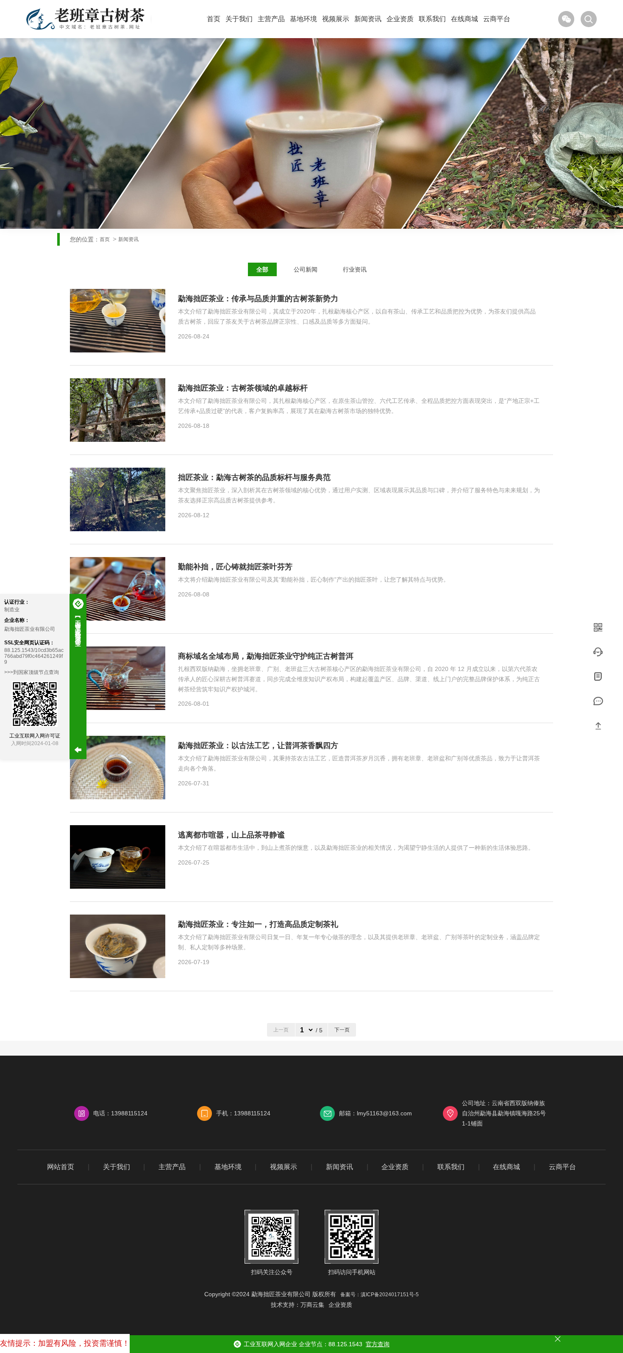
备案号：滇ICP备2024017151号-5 (379, 1295)
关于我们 (239, 18)
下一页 (342, 1030)
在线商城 (464, 18)
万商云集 (312, 1304)
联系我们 (432, 18)
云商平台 (496, 18)
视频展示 (335, 18)
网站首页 (60, 1166)
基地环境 (303, 18)
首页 (213, 18)
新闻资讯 (367, 18)
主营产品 (271, 18)
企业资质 (400, 18)
